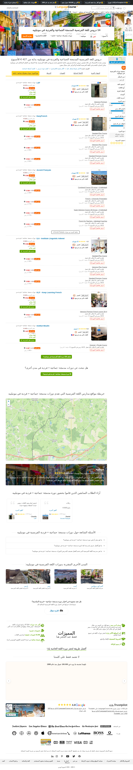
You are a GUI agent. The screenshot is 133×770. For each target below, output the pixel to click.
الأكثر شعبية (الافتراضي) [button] (57, 68)
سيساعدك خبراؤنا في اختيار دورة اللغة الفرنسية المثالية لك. (56, 604)
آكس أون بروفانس (97, 586)
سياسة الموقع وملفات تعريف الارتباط (92, 761)
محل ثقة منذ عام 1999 (48, 2)
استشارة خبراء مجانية (10, 2)
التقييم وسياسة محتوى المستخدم (43, 761)
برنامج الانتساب (13, 761)
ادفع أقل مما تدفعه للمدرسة (93, 2)
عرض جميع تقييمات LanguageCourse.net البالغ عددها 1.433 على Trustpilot (109, 712)
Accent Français (65, 518)
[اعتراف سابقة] (9, 681)
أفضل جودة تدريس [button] (43, 68)
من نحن (75, 761)
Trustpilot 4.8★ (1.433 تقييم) (117, 2)
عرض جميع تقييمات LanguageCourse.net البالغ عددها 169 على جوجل (67, 709)
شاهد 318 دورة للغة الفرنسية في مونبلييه (57, 356)
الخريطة (49, 73)
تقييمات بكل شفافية (29, 2)
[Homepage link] (70, 12)
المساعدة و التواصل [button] (12, 7)
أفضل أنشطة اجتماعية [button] (28, 68)
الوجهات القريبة (95, 73)
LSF (35, 518)
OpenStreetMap (101, 460)
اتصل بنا (66, 761)
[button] (124, 9)
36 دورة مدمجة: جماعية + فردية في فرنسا (57, 374)
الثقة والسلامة (26, 761)
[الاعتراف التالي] (124, 681)
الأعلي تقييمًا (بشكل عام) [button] (74, 68)
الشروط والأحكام (125, 761)
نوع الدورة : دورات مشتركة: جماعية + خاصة (25, 73)
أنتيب (75, 586)
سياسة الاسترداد (111, 761)
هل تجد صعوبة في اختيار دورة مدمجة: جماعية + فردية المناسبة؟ (56, 602)
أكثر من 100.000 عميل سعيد (70, 2)
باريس (26, 586)
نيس (48, 586)
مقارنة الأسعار (27, 36)
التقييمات (62, 73)
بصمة (58, 761)
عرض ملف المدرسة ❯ (27, 97)
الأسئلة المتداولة (78, 73)
